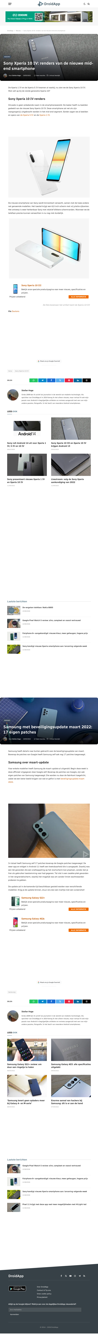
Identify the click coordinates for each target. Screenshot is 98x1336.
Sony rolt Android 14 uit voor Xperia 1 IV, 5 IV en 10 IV (26, 444)
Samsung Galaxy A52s (32, 918)
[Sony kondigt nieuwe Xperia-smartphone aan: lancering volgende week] (13, 649)
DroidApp (10, 31)
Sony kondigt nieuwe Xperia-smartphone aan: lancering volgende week (54, 646)
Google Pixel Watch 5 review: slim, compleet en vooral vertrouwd (51, 620)
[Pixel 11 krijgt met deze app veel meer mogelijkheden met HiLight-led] (13, 1207)
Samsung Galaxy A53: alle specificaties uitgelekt (71, 1065)
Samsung (12, 992)
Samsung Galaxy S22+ (33, 897)
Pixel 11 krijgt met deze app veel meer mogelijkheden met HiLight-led (54, 1204)
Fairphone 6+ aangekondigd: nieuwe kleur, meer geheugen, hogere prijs (55, 633)
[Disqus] (49, 524)
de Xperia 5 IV (26, 115)
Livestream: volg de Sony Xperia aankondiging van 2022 (67, 480)
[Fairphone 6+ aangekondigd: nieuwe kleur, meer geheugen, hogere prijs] (13, 636)
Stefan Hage (16, 75)
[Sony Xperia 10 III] (15, 293)
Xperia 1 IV (44, 115)
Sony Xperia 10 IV (22, 371)
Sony (10, 371)
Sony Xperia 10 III (31, 285)
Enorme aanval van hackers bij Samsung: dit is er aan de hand (67, 1102)
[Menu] (9, 4)
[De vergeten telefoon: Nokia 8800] (13, 610)
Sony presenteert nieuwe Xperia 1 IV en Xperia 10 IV (26, 480)
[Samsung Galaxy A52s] (15, 926)
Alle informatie (78, 297)
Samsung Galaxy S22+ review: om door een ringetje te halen (24, 1065)
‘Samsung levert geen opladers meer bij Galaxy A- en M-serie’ (26, 1102)
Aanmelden (14, 1314)
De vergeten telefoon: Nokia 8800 (37, 607)
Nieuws (18, 31)
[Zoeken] (88, 4)
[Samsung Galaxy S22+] (15, 905)
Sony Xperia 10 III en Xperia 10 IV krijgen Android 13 (68, 444)
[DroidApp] (49, 4)
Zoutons (15, 311)
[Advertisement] (49, 126)
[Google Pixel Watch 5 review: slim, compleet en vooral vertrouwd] (13, 623)
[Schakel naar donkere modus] (84, 4)
